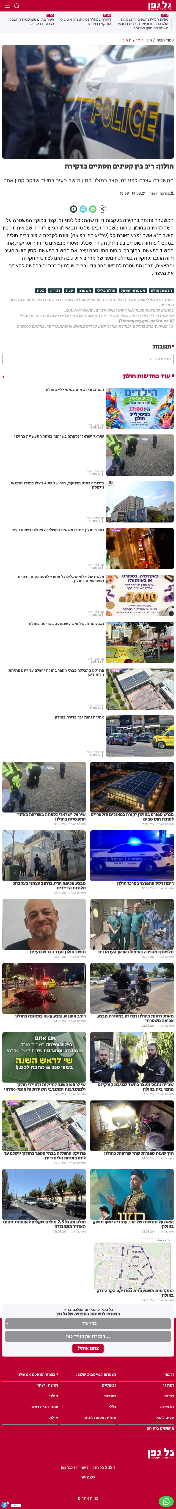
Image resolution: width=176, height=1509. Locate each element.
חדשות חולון (161, 290)
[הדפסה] (83, 209)
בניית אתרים (88, 1498)
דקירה (55, 290)
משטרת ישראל (133, 290)
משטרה (85, 290)
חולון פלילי (105, 290)
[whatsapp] (92, 209)
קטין (40, 290)
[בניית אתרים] (88, 1478)
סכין (69, 290)
